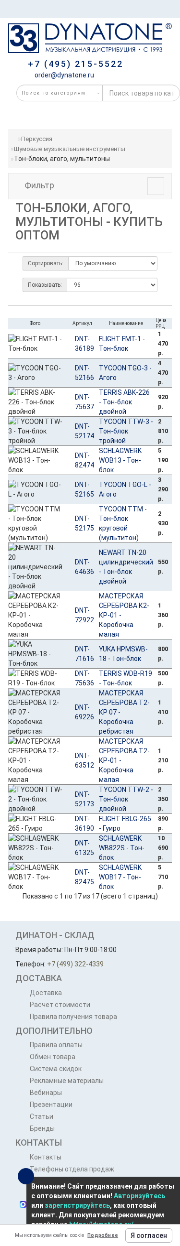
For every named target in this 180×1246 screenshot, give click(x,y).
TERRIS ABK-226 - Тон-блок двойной (124, 402)
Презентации (51, 1104)
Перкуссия (36, 138)
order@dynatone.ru (63, 75)
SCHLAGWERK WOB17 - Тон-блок (120, 877)
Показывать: (45, 285)
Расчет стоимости (60, 1004)
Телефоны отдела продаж (72, 1169)
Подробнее (102, 1235)
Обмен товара (52, 1057)
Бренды (42, 1128)
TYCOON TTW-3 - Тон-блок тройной (126, 431)
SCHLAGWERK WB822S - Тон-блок (121, 847)
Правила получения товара (73, 1016)
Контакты (45, 1157)
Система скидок (56, 1069)
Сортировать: (45, 263)
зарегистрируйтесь (77, 1205)
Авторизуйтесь (139, 1196)
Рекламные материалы (67, 1080)
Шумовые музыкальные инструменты (69, 148)
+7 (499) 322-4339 (75, 964)
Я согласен (149, 1235)
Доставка (46, 993)
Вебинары (46, 1092)
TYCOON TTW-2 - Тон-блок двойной (126, 799)
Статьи (41, 1116)
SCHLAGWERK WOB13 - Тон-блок (120, 460)
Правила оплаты (56, 1045)
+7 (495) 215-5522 (75, 64)
